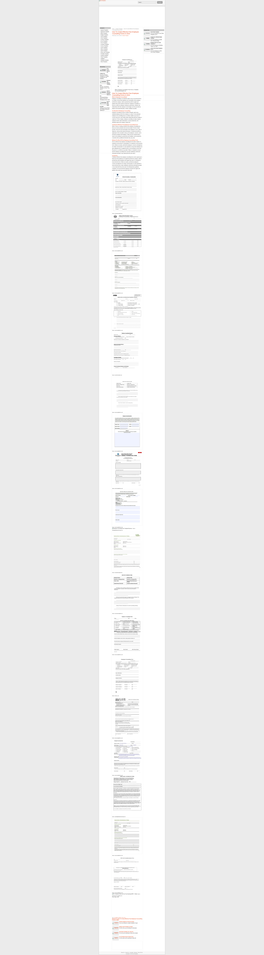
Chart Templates (104, 38)
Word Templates (104, 61)
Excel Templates (104, 41)
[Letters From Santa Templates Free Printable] (147, 49)
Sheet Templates (104, 57)
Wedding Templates (105, 60)
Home (113, 28)
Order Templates (104, 50)
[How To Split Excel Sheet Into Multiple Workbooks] (103, 102)
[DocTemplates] (102, 0)
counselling (116, 917)
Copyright (131, 952)
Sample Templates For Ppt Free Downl (126, 921)
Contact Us (127, 952)
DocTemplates (135, 953)
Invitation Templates (105, 44)
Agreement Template (105, 31)
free (124, 917)
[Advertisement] (132, 16)
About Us (123, 952)
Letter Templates (104, 47)
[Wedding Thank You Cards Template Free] (147, 43)
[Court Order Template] (147, 33)
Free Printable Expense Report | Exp (126, 936)
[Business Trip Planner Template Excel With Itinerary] (103, 81)
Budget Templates (104, 34)
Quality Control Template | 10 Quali (126, 926)
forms (123, 917)
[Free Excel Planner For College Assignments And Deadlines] (103, 70)
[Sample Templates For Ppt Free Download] (115, 922)
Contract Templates (105, 39)
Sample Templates (119, 28)
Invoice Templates (104, 45)
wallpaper (103, 58)
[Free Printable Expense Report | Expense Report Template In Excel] (115, 937)
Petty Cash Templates (105, 52)
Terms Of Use (140, 952)
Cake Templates (104, 36)
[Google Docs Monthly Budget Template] (147, 38)
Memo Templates (104, 49)
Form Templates (104, 42)
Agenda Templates (104, 30)
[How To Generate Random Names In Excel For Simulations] (103, 92)
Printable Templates (105, 53)
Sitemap (135, 952)
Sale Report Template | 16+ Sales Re (126, 931)
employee (119, 917)
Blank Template (104, 33)
